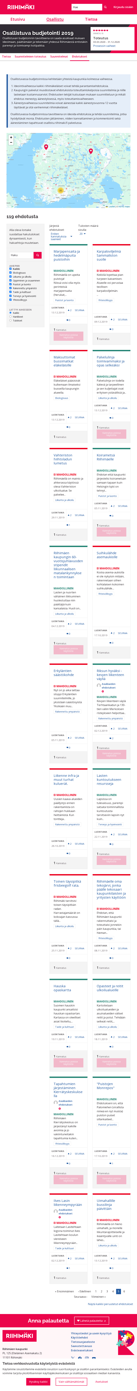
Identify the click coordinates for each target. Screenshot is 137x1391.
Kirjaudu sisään (123, 7)
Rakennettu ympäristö (25, 288)
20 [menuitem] (81, 233)
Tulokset (17, 320)
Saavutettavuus (81, 1346)
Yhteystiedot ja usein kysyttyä (91, 1333)
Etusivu (18, 19)
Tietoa (91, 19)
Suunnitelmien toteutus (30, 56)
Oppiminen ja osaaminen (26, 280)
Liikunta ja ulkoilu (22, 276)
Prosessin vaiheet (104, 46)
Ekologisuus (19, 272)
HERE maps (124, 206)
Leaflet (111, 206)
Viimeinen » (98, 1297)
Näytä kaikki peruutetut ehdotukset (110, 1304)
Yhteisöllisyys (20, 300)
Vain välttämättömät (71, 1382)
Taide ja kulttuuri (22, 292)
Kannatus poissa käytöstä (68, 336)
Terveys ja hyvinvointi (24, 296)
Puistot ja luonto (22, 284)
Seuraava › (80, 1297)
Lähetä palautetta (94, 1322)
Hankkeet (18, 316)
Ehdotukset (79, 56)
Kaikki (16, 269)
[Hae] (105, 7)
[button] (46, 147)
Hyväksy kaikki (38, 1382)
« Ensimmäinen (64, 1291)
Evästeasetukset (82, 1350)
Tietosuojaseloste (83, 1342)
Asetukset (101, 1382)
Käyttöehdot (79, 1337)
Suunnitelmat (59, 56)
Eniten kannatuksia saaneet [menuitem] (58, 236)
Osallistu (55, 19)
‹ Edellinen (84, 1291)
